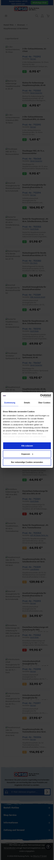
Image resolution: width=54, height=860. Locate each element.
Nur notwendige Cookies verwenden (27, 462)
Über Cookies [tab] (44, 403)
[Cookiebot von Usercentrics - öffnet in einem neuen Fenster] (40, 395)
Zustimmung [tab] (9, 403)
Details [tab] (27, 403)
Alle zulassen (27, 446)
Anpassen (25, 454)
